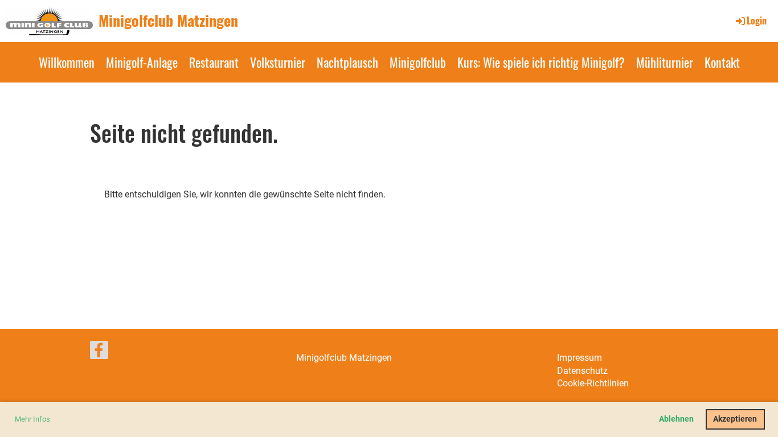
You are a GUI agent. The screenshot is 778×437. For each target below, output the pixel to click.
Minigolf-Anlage (142, 62)
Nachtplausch (347, 62)
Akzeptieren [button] (735, 419)
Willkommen (67, 62)
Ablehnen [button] (676, 419)
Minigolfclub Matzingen (168, 20)
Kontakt (722, 62)
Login (757, 20)
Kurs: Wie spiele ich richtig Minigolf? (541, 62)
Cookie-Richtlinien (593, 383)
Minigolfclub (418, 62)
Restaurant (214, 62)
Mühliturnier (664, 62)
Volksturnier (277, 62)
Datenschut (580, 370)
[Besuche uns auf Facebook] (99, 353)
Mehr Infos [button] (32, 419)
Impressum (579, 357)
